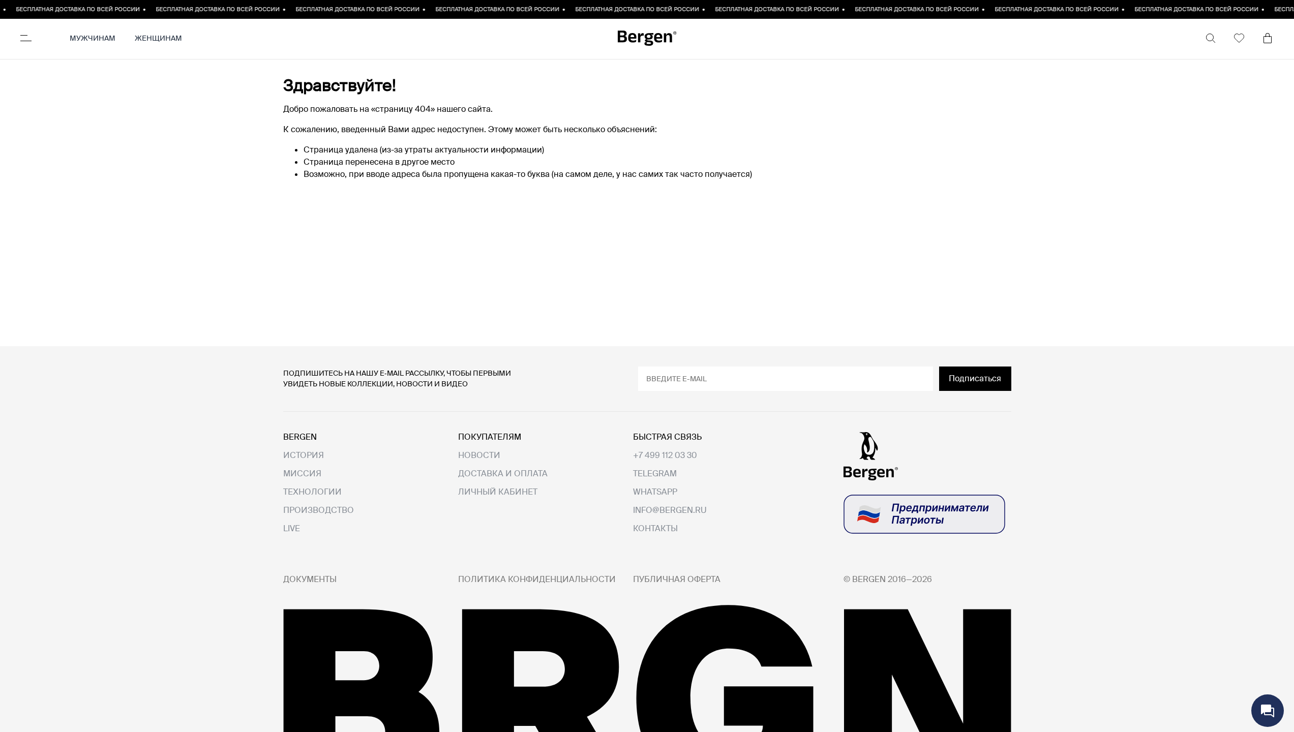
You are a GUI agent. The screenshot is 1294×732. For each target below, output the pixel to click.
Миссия (302, 474)
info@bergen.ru (670, 510)
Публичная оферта (676, 579)
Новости (479, 455)
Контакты (655, 529)
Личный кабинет (497, 492)
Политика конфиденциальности (537, 579)
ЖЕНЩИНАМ (158, 38)
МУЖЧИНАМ (92, 38)
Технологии (312, 492)
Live (291, 529)
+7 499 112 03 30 (665, 455)
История (303, 455)
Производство (318, 510)
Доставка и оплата (503, 474)
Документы (310, 579)
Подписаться (975, 378)
